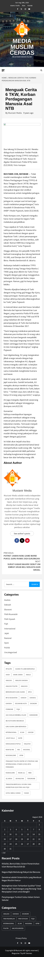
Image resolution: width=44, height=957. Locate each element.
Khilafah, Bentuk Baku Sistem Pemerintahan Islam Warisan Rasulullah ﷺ (20, 865)
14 (33, 834)
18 (16, 839)
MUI (18, 750)
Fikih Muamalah (10, 614)
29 (39, 844)
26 (22, 844)
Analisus (24, 686)
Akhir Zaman (18, 675)
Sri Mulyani (19, 778)
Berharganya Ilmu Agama (15, 692)
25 (16, 844)
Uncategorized (10, 652)
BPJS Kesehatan (11, 698)
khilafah (27, 744)
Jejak (6, 633)
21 (33, 839)
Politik (7, 647)
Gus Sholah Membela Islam (16, 715)
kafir (20, 738)
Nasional (7, 638)
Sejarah (9, 778)
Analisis (7, 600)
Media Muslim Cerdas (22, 47)
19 (22, 839)
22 (39, 839)
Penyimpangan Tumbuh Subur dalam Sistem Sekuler (21, 898)
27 (28, 844)
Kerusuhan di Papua (13, 744)
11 (16, 834)
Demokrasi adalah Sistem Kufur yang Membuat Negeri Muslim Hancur (21, 879)
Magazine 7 (16, 953)
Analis (28, 675)
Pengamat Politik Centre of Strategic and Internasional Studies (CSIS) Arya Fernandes (22, 764)
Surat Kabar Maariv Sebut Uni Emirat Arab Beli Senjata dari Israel (24, 566)
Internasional (9, 628)
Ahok (8, 675)
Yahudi (26, 793)
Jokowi (30, 732)
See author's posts (22, 533)
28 (33, 844)
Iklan (23, 5)
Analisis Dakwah (21, 680)
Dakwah (7, 604)
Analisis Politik (11, 686)
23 (5, 844)
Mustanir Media (15, 113)
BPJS (30, 692)
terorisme (31, 778)
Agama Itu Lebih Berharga (25, 669)
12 (22, 834)
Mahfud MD (10, 750)
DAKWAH (9, 703)
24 (10, 844)
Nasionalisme (11, 755)
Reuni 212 (21, 773)
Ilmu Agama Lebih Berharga (16, 726)
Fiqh (6, 624)
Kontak (30, 5)
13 (28, 834)
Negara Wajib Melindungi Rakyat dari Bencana (21, 872)
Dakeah (23, 698)
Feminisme (9, 709)
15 (39, 834)
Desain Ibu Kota (21, 703)
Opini (6, 643)
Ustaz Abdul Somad (13, 793)
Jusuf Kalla (10, 738)
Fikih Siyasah (9, 619)
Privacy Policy (21, 938)
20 (28, 839)
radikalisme (10, 773)
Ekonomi (8, 609)
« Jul (3, 852)
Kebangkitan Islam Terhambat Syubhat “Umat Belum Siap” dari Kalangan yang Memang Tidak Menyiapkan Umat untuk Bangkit (21, 888)
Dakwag (33, 698)
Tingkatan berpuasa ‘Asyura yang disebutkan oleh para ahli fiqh (18, 785)
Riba (30, 773)
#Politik (9, 669)
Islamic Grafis (15, 5)
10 (10, 834)
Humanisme (33, 715)
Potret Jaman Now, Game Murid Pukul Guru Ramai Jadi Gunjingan (22, 556)
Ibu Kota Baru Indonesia (15, 721)
